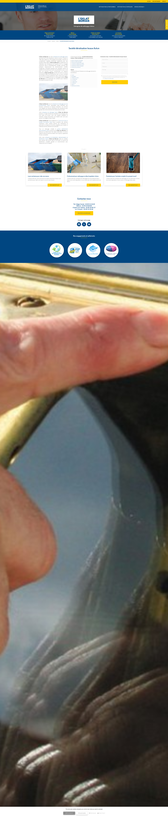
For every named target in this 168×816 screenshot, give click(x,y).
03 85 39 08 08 (72, 34)
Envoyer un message (84, 213)
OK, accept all (70, 813)
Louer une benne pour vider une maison (38, 176)
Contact (164, 1)
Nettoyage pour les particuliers (125, 6)
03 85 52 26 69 (49, 34)
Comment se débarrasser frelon (78, 64)
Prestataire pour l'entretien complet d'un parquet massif (121, 176)
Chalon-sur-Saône (75, 77)
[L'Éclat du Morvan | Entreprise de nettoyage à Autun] (30, 6)
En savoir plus (54, 185)
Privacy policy (102, 813)
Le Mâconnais (74, 81)
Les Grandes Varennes (95, 36)
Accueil (149, 1)
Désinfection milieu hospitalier (78, 65)
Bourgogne (74, 76)
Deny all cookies (82, 813)
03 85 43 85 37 (95, 34)
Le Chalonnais (74, 79)
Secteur (53, 41)
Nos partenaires (156, 1)
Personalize (93, 813)
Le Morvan (74, 83)
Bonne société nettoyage (76, 61)
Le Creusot (74, 80)
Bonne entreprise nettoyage (77, 60)
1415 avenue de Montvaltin (118, 36)
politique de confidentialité (109, 78)
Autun (57, 41)
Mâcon (73, 84)
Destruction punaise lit (76, 67)
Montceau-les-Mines (76, 85)
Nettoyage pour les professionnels (107, 6)
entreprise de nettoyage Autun (60, 56)
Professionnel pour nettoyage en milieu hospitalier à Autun (83, 176)
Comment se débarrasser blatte (78, 63)
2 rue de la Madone (72, 36)
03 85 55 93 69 (118, 34)
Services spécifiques (139, 6)
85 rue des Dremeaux (49, 36)
